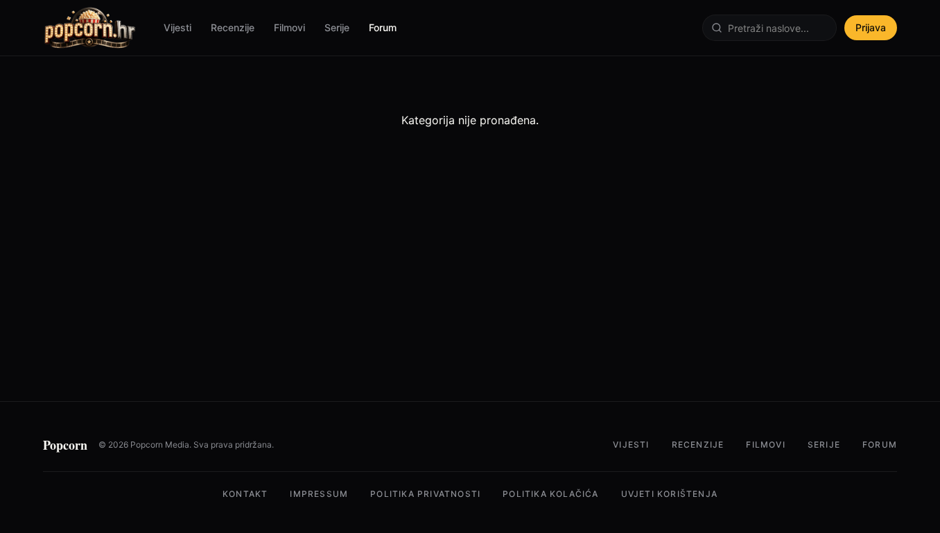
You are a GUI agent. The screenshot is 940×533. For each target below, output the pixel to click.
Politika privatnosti (425, 494)
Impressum (319, 494)
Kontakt (245, 494)
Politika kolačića (550, 494)
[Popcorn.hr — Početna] (89, 28)
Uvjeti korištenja (669, 494)
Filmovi (289, 27)
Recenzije (232, 27)
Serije (336, 27)
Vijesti (177, 27)
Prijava (870, 27)
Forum (383, 27)
